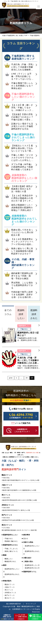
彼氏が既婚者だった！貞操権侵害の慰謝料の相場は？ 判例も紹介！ (22, 207)
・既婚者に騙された (10, 541)
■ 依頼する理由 (27, 542)
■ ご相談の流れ (27, 561)
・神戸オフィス (9, 595)
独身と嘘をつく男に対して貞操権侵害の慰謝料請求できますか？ (22, 251)
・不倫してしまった (10, 548)
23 (27, 378)
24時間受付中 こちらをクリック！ (22, 430)
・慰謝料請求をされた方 (11, 575)
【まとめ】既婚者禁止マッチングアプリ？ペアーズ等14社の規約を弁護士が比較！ (22, 242)
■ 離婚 (4, 555)
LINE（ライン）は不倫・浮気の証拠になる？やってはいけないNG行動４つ (22, 76)
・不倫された (8, 538)
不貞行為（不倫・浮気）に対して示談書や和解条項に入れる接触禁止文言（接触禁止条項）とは (23, 67)
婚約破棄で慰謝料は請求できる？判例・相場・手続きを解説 (22, 276)
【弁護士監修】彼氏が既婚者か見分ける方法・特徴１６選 (22, 189)
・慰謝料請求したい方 (31, 565)
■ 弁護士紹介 (27, 558)
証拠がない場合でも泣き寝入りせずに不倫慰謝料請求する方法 (22, 126)
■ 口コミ (25, 538)
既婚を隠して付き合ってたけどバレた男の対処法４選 (22, 232)
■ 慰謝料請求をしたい (10, 535)
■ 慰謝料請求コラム (29, 571)
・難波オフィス (9, 584)
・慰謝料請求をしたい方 (11, 570)
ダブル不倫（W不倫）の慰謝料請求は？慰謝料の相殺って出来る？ (22, 167)
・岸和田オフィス (9, 592)
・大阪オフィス (9, 587)
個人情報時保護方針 (13, 604)
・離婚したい (8, 559)
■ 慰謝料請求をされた (10, 545)
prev (11, 378)
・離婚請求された (9, 561)
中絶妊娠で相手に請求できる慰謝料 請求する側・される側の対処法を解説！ (22, 295)
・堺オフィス (8, 590)
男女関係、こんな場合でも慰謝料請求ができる (22, 285)
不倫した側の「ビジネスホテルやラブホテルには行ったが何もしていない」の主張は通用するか (22, 158)
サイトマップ (31, 604)
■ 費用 (4, 565)
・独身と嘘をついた (10, 551)
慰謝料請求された (34, 314)
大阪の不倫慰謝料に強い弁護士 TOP (14, 35)
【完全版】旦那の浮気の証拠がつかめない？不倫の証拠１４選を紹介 (22, 117)
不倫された (24, 329)
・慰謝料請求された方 (31, 568)
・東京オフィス (9, 598)
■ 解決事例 (26, 535)
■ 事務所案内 (6, 581)
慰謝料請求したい (21, 314)
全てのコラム (8, 312)
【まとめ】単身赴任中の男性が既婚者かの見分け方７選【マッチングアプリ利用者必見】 (22, 198)
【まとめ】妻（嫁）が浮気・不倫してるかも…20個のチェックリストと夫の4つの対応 (22, 108)
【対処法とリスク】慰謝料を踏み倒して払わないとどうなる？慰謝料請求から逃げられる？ (22, 148)
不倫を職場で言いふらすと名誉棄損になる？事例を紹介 (22, 85)
